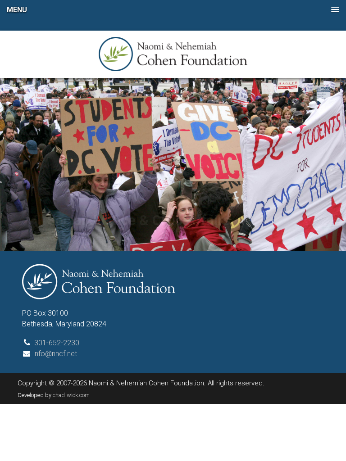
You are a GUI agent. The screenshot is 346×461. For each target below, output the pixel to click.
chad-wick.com (71, 395)
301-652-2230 (56, 343)
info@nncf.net (55, 353)
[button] (173, 9)
